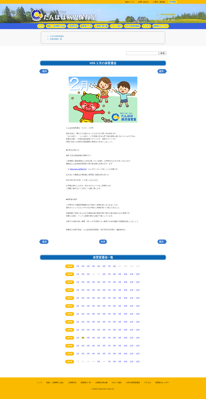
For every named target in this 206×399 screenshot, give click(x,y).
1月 (77, 266)
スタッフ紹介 (116, 26)
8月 (114, 266)
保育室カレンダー (160, 26)
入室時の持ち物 (101, 26)
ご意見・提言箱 (159, 2)
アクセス (146, 26)
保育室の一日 (86, 26)
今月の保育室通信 (132, 26)
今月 (103, 241)
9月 (119, 274)
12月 (138, 274)
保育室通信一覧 (56, 39)
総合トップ (129, 2)
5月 (98, 266)
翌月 (161, 71)
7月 (109, 266)
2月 (83, 266)
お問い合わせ (143, 2)
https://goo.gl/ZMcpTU (78, 169)
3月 (88, 266)
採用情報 (172, 2)
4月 (93, 266)
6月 (104, 266)
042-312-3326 (168, 14)
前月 (44, 71)
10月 (125, 274)
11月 (131, 274)
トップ (41, 26)
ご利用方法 (72, 26)
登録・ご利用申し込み (56, 26)
